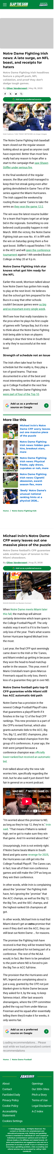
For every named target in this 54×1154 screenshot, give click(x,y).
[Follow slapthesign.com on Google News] (46, 405)
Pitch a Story (39, 1094)
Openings (37, 1083)
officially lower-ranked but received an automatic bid (26, 757)
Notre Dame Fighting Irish (24, 511)
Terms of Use (40, 1100)
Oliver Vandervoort (16, 88)
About (6, 1083)
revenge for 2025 (38, 854)
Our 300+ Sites (40, 1089)
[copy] (21, 94)
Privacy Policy (10, 1100)
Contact (7, 1089)
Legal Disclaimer (42, 1105)
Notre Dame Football (22, 1059)
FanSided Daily (11, 1094)
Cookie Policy (10, 1105)
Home (6, 511)
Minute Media (19, 1129)
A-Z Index (37, 1111)
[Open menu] (5, 4)
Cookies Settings (12, 1121)
